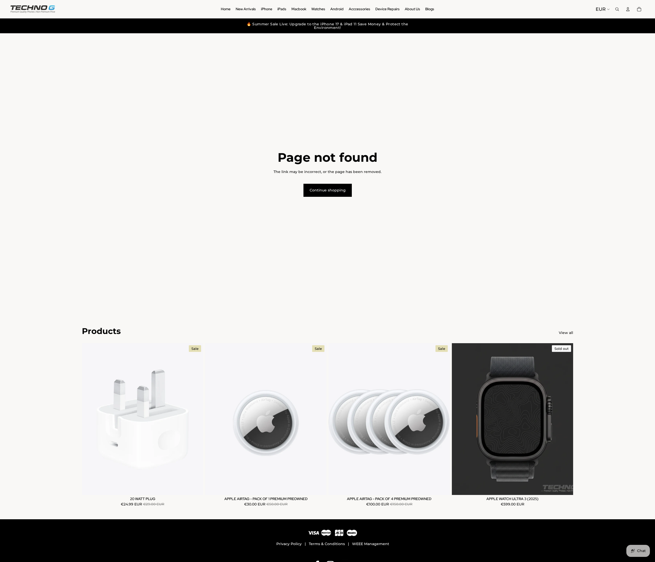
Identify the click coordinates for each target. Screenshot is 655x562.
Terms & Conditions (327, 544)
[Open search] (617, 9)
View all (566, 332)
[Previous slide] (459, 419)
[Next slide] (565, 419)
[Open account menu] (628, 9)
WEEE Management (370, 544)
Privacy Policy (289, 544)
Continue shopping (328, 190)
